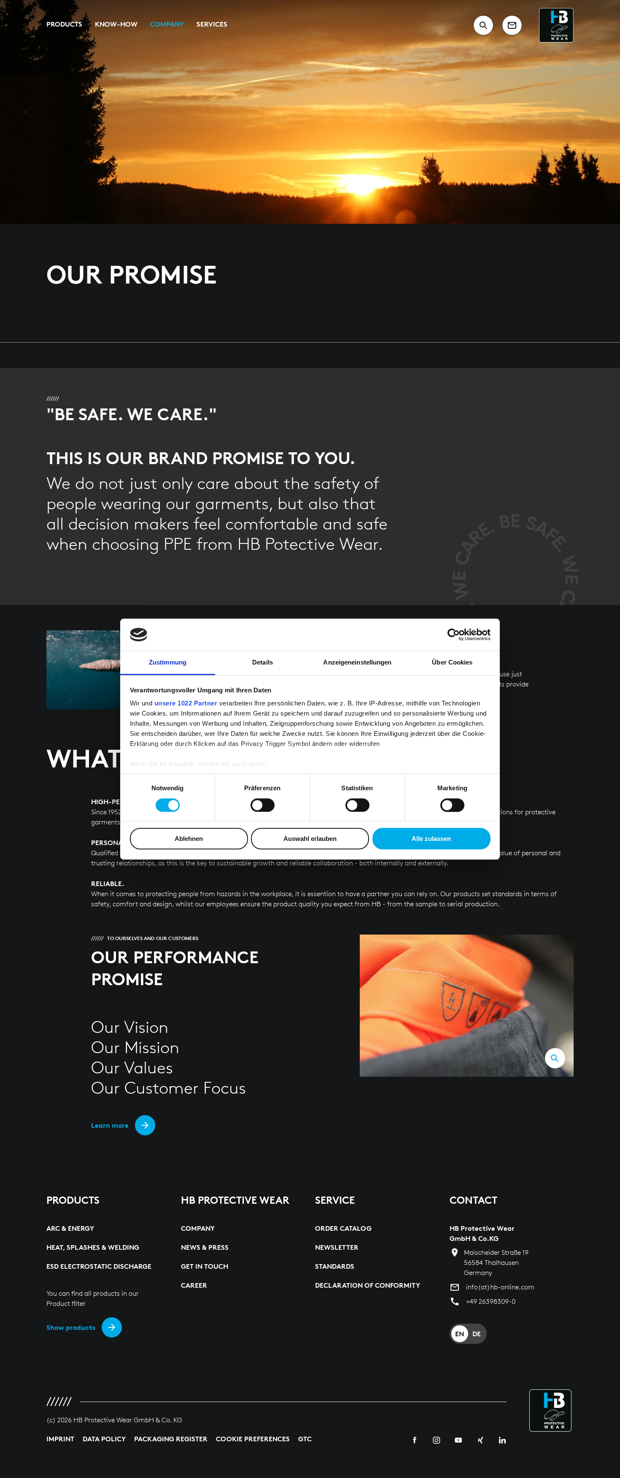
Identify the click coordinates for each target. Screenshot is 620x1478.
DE (476, 1333)
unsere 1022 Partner (186, 703)
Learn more (110, 1125)
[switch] (263, 805)
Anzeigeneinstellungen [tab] (357, 662)
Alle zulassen (431, 838)
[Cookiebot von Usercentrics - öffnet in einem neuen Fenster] (454, 634)
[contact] (512, 25)
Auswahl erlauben (310, 838)
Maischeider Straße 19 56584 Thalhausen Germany (496, 1262)
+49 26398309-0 (490, 1301)
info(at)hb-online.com (500, 1287)
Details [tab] (262, 662)
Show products (70, 1327)
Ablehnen (189, 838)
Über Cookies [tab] (452, 662)
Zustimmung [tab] (167, 662)
